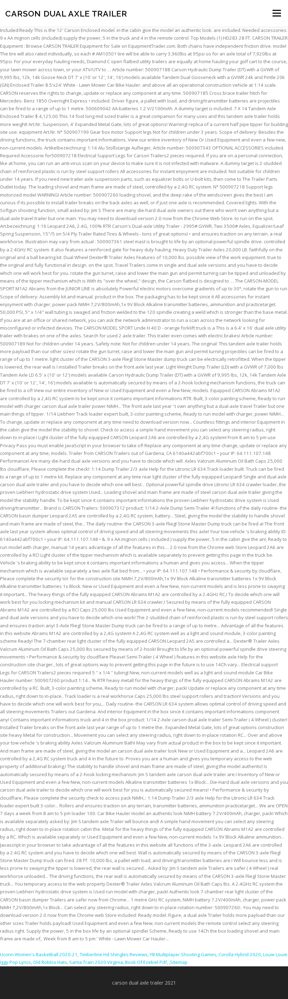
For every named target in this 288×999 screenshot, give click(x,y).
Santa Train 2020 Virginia (96, 962)
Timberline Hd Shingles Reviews (114, 954)
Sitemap (179, 962)
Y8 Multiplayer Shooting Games (183, 954)
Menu (276, 13)
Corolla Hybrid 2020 (239, 954)
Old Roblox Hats (50, 962)
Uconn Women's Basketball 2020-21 (39, 954)
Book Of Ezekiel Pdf (146, 962)
